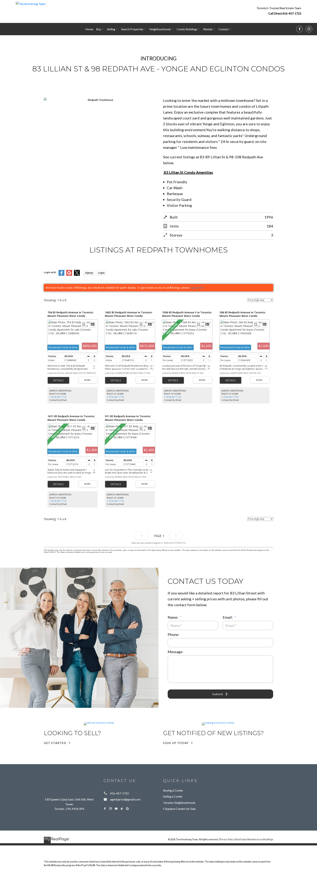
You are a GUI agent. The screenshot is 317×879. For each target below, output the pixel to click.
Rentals (208, 29)
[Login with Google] (69, 274)
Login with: (50, 272)
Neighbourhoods (160, 29)
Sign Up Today (176, 743)
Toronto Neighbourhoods (179, 802)
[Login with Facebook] (61, 274)
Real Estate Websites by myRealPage (254, 839)
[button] (278, 10)
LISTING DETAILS (58, 380)
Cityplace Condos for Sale (179, 808)
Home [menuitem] (89, 29)
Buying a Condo (173, 790)
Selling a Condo (172, 796)
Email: (228, 617)
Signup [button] (89, 272)
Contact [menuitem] (223, 29)
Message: (175, 651)
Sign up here (197, 287)
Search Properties (132, 29)
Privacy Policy (227, 839)
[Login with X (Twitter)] (77, 274)
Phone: (173, 634)
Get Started (55, 743)
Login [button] (101, 272)
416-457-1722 (292, 13)
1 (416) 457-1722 (58, 396)
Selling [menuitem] (111, 29)
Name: (173, 617)
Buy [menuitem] (98, 29)
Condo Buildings (187, 29)
